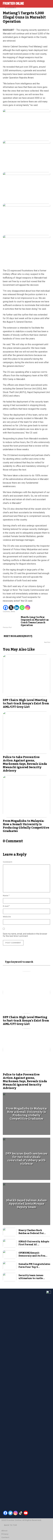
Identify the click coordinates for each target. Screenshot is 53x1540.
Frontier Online (13, 3)
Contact (5, 1537)
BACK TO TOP (10, 1525)
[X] (11, 607)
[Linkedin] (16, 607)
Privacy (4, 1534)
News (13, 612)
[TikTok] (20, 1513)
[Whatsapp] (22, 607)
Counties (6, 612)
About (4, 1531)
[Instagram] (27, 607)
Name (6, 895)
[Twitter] (10, 1513)
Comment (7, 862)
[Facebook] (5, 607)
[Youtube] (25, 1513)
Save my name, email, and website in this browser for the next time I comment (25, 935)
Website (7, 917)
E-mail (6, 906)
